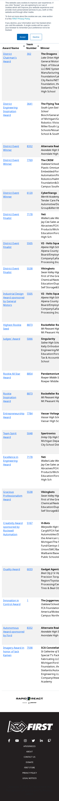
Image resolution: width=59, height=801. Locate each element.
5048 (30, 433)
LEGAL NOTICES (29, 778)
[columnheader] (14, 46)
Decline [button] (36, 37)
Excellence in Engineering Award (10, 460)
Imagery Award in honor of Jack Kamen (13, 651)
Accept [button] (22, 37)
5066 (30, 339)
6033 (30, 569)
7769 (30, 160)
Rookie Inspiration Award (9, 397)
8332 (30, 146)
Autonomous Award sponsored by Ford (13, 631)
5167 (30, 523)
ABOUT (29, 751)
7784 (30, 413)
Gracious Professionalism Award (12, 495)
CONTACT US (29, 757)
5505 (30, 243)
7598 (30, 647)
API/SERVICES (29, 746)
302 (29, 54)
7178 (30, 214)
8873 (30, 325)
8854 (30, 373)
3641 (30, 104)
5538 (30, 268)
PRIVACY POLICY (29, 773)
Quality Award (11, 569)
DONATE (29, 762)
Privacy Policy (21, 18)
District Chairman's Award (10, 57)
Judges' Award (11, 339)
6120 (30, 193)
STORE (29, 767)
